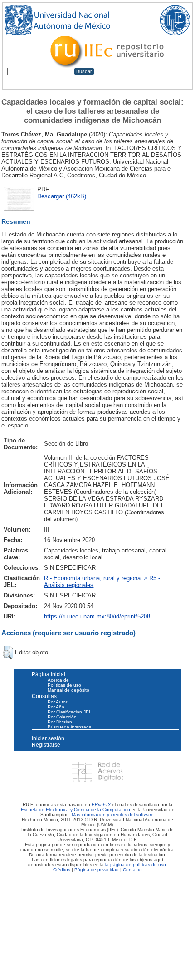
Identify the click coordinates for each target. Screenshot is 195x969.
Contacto (132, 869)
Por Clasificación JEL (70, 711)
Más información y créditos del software (113, 814)
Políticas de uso (64, 685)
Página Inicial (48, 674)
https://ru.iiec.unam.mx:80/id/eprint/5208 (97, 616)
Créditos (61, 869)
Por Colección (62, 716)
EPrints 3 (101, 804)
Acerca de (58, 680)
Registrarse (46, 745)
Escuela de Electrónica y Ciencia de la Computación (76, 809)
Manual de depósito (68, 690)
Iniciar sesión (48, 738)
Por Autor (57, 701)
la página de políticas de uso (135, 864)
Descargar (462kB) (61, 196)
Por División (60, 721)
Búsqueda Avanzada (70, 726)
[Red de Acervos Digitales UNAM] (97, 771)
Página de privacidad (96, 869)
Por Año (56, 706)
